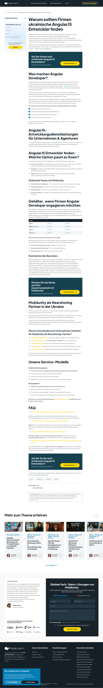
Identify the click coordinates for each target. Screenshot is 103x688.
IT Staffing (48, 479)
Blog (67, 3)
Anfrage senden (69, 63)
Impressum (48, 683)
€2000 (49, 232)
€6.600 (67, 223)
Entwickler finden (82, 652)
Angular (66, 86)
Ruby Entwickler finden (83, 674)
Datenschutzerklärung (18, 42)
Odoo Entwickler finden (84, 672)
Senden (15, 47)
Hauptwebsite (43, 684)
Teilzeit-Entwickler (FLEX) (60, 652)
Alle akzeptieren (30, 682)
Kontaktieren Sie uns (13, 24)
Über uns (34, 652)
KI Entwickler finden (82, 677)
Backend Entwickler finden (84, 662)
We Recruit (39, 479)
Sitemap (54, 683)
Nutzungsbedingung (14, 44)
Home (5, 12)
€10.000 (67, 229)
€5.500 (49, 229)
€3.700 (49, 226)
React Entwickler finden (83, 667)
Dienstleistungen (55, 3)
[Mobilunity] (11, 3)
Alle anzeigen (50, 565)
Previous (90, 516)
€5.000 (49, 223)
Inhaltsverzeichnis (11, 18)
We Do (14, 12)
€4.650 (67, 226)
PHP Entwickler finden (83, 657)
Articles (56, 479)
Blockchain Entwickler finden (85, 659)
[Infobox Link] (13, 540)
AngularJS (60, 38)
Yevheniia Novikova (38, 488)
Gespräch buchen (84, 595)
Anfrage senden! (68, 292)
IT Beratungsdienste (58, 654)
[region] (21, 677)
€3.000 (67, 232)
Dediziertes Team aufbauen (39, 3)
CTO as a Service (57, 657)
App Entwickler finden (83, 654)
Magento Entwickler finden (84, 664)
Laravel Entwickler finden (84, 669)
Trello (65, 88)
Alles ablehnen (13, 682)
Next (96, 516)
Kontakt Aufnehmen (89, 3)
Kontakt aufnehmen (61, 595)
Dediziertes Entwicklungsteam (61, 659)
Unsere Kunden (36, 654)
